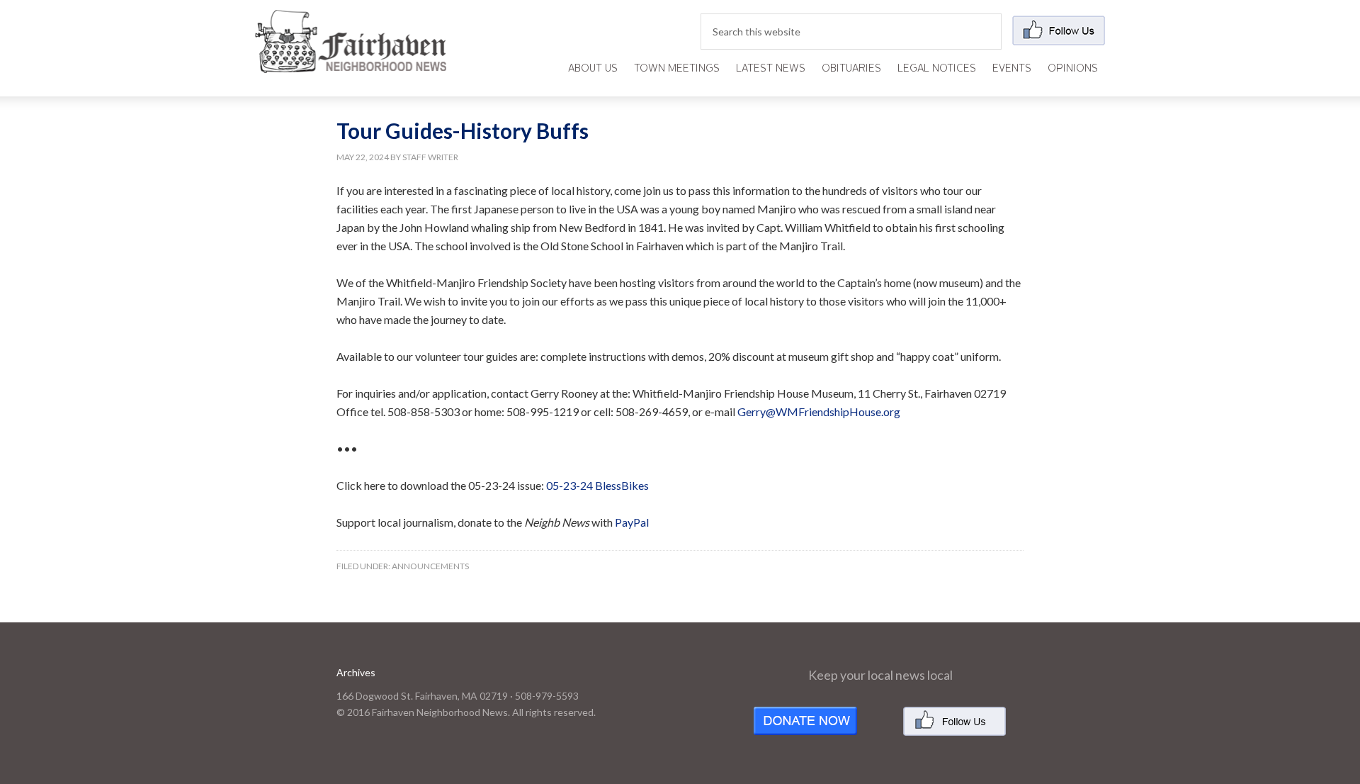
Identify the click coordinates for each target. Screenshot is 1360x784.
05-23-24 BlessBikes (597, 485)
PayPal (632, 522)
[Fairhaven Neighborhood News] (350, 61)
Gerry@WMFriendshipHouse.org (818, 411)
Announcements (430, 566)
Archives (355, 672)
